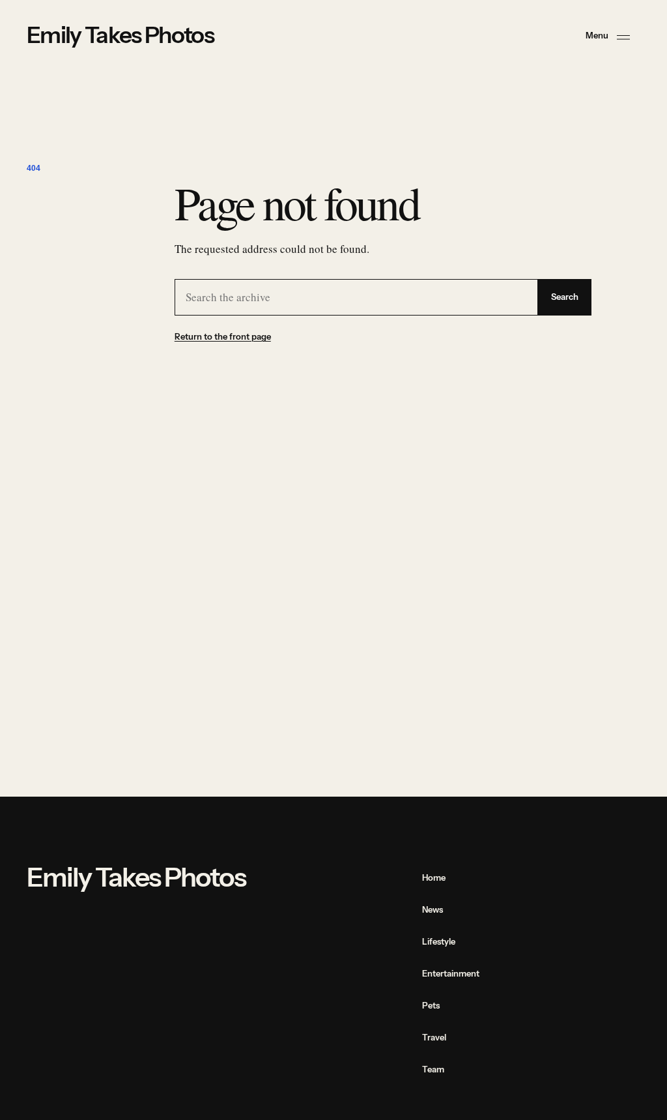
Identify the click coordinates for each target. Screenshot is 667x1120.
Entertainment (450, 973)
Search (564, 297)
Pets (431, 1005)
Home (434, 877)
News (432, 909)
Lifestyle (438, 941)
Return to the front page (223, 336)
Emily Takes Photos (120, 35)
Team (433, 1069)
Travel (434, 1037)
